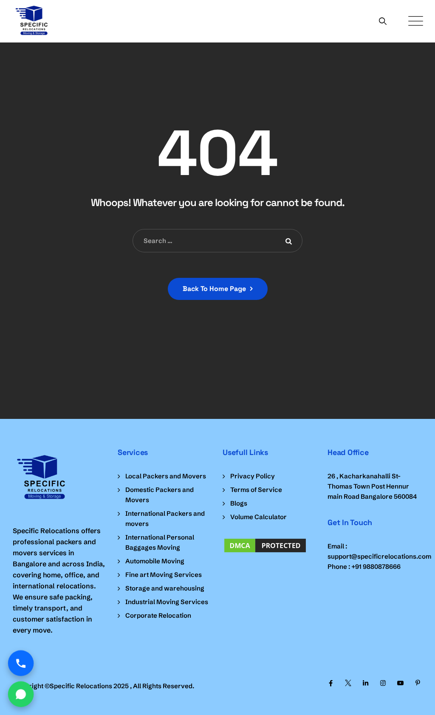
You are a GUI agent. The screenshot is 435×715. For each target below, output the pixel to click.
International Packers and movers (165, 518)
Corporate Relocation (158, 615)
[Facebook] (330, 683)
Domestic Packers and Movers (159, 495)
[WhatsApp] (21, 694)
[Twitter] (348, 683)
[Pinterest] (417, 683)
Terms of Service (256, 490)
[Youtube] (400, 683)
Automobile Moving (154, 561)
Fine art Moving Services (163, 575)
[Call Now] (21, 663)
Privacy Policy (252, 476)
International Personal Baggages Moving (159, 542)
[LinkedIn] (365, 683)
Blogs (238, 503)
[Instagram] (383, 683)
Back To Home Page (214, 288)
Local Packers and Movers (165, 476)
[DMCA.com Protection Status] (270, 545)
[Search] (383, 21)
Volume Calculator (258, 517)
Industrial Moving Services (166, 602)
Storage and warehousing (164, 588)
